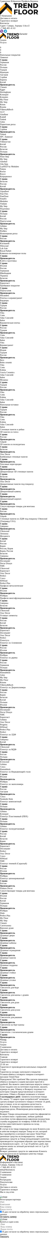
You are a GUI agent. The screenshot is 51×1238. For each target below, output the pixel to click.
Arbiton (3, 226)
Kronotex (4, 97)
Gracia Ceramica (7, 372)
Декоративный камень (10, 491)
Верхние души (7, 928)
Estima (3, 370)
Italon (2, 320)
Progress (3, 724)
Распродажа (5, 1179)
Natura (3, 169)
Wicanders (4, 295)
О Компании (6, 16)
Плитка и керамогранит (11, 298)
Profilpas (4, 595)
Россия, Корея (6, 548)
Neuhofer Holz (6, 799)
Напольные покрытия (10, 55)
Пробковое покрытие (10, 285)
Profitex (3, 231)
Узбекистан (5, 142)
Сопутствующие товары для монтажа (17, 506)
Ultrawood (4, 531)
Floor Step (4, 156)
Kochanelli (4, 243)
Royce (3, 174)
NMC (2, 566)
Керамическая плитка (10, 323)
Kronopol (4, 94)
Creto (2, 315)
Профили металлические (11, 586)
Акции (3, 40)
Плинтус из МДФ (8, 749)
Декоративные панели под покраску (17, 484)
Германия (4, 62)
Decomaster (5, 561)
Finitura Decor (6, 888)
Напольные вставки (9, 404)
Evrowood (4, 762)
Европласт (5, 283)
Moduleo (4, 201)
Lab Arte (4, 248)
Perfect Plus (5, 583)
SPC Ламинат (6, 137)
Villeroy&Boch (6, 109)
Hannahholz (5, 672)
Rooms (3, 107)
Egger (2, 89)
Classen (3, 87)
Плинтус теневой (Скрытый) (13, 863)
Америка (4, 526)
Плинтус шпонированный (12, 878)
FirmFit (3, 199)
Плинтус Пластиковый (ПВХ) (14, 816)
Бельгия (3, 149)
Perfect (3, 576)
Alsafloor (4, 114)
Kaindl (3, 117)
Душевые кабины (8, 943)
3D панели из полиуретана (12, 444)
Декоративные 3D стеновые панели (16, 471)
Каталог (23, 34)
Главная (3, 1057)
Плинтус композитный (10, 801)
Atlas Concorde (6, 318)
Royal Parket (5, 251)
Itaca (2, 360)
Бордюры (4, 300)
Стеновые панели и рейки (12, 429)
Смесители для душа (9, 1002)
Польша (3, 67)
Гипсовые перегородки (10, 464)
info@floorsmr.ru (7, 1170)
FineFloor (4, 196)
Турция (3, 70)
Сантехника (5, 925)
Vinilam (3, 204)
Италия (3, 266)
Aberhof (3, 161)
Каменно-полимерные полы (13, 253)
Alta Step (4, 164)
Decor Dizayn (6, 563)
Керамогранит (6, 345)
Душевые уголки (8, 980)
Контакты (4, 23)
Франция (4, 72)
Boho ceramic (6, 362)
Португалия (5, 221)
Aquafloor (4, 191)
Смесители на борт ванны (12, 1025)
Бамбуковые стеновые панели (14, 457)
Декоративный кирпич (10, 499)
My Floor (4, 99)
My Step (3, 102)
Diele (2, 913)
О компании (5, 1047)
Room (2, 104)
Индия (3, 350)
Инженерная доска (8, 233)
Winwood (4, 246)
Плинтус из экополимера (11, 784)
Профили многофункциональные (15, 598)
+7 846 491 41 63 (7, 1167)
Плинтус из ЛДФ (8, 734)
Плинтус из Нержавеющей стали (15, 772)
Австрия (4, 75)
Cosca (2, 578)
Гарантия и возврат (9, 21)
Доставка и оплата (8, 18)
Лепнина (4, 533)
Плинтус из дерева (8, 657)
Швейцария (5, 273)
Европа (3, 80)
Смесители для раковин (11, 1017)
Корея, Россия (6, 551)
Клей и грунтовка (8, 261)
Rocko (3, 171)
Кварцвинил (6, 176)
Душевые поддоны (9, 965)
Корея (2, 546)
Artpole (3, 442)
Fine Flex (4, 194)
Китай (3, 82)
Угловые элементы (8, 615)
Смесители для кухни (10, 1010)
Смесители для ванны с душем (14, 995)
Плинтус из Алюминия (11, 643)
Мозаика (4, 380)
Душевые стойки (8, 972)
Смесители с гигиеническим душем (16, 1032)
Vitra (2, 313)
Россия (3, 65)
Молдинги (5, 536)
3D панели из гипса (9, 432)
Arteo (2, 122)
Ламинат (4, 57)
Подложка (5, 209)
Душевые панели (8, 958)
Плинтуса (4, 640)
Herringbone (5, 92)
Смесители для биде (9, 987)
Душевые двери (7, 935)
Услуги (3, 42)
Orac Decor (5, 454)
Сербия (3, 77)
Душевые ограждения (10, 950)
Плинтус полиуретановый (12, 829)
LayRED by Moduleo (9, 166)
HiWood (3, 581)
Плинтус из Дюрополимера (13, 687)
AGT (2, 112)
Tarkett (3, 119)
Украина (4, 275)
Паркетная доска (8, 124)
